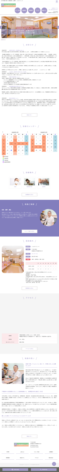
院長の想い (51, 457)
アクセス (37, 10)
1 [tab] (1, 39)
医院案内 (31, 10)
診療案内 (24, 10)
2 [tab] (2, 39)
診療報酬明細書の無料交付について (16, 86)
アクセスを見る (29, 348)
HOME (8, 451)
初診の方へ (44, 10)
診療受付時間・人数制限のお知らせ (16, 50)
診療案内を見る (29, 194)
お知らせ (22, 451)
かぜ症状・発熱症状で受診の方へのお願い (18, 71)
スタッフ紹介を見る (30, 231)
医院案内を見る (29, 288)
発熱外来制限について (13, 98)
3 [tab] (3, 39)
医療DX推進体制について (14, 76)
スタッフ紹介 (17, 10)
